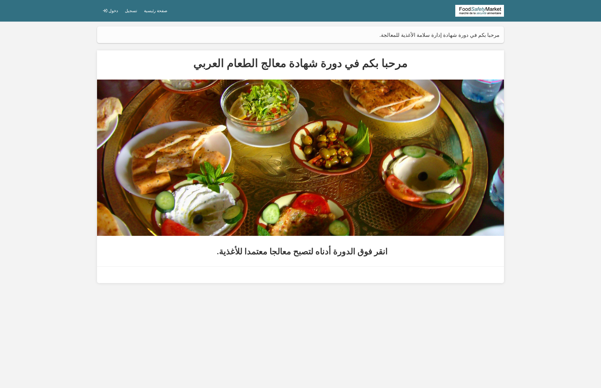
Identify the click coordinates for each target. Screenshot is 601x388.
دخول (112, 11)
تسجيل (131, 11)
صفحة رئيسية (155, 11)
